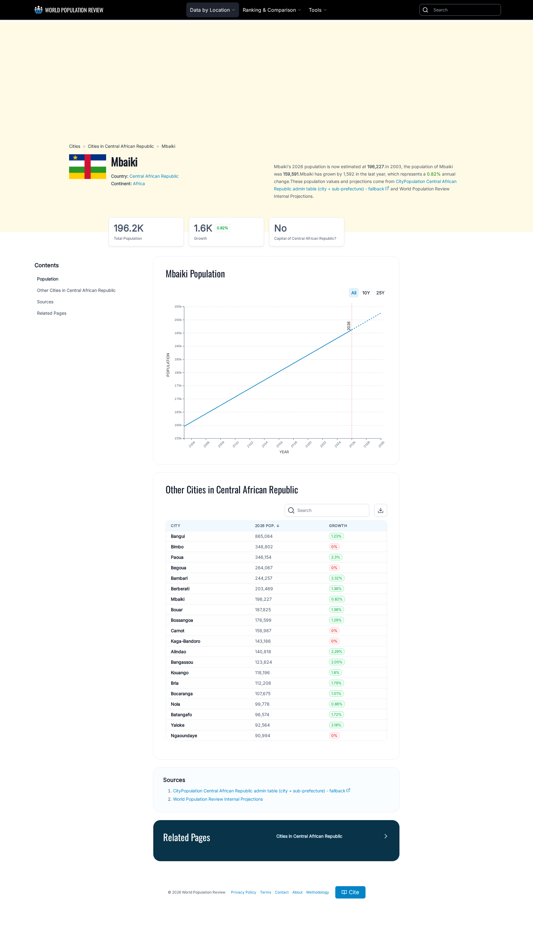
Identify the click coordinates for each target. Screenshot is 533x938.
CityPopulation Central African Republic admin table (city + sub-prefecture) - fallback (259, 790)
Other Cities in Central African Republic (76, 290)
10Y (366, 292)
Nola (175, 704)
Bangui (178, 536)
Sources (45, 301)
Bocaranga (182, 693)
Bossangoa (182, 620)
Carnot (177, 630)
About (297, 892)
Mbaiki (177, 599)
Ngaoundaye (184, 735)
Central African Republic (154, 176)
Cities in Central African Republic (121, 146)
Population (47, 278)
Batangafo (181, 714)
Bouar (177, 609)
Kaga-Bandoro (185, 641)
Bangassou (182, 662)
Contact (282, 892)
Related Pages (51, 313)
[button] (380, 510)
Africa (139, 183)
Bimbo (177, 546)
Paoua (177, 557)
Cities (74, 146)
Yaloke (177, 725)
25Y (380, 292)
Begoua (178, 567)
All (353, 292)
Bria (175, 683)
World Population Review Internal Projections (218, 799)
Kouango (179, 672)
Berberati (180, 588)
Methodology (317, 892)
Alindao (178, 651)
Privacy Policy (243, 892)
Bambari (179, 578)
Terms (265, 892)
